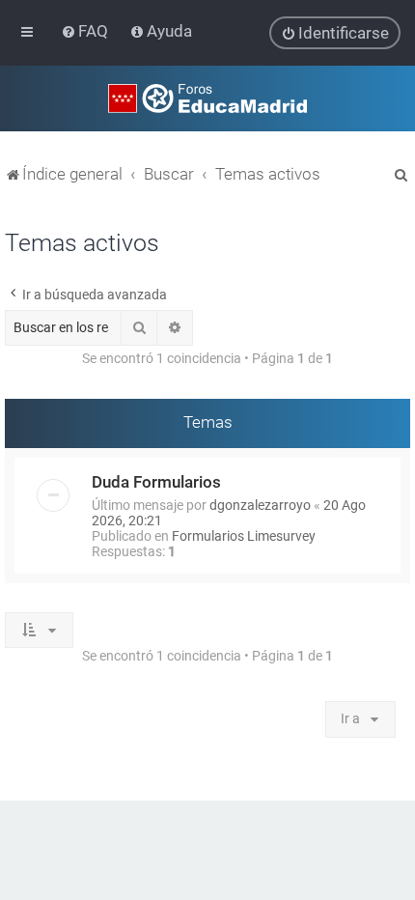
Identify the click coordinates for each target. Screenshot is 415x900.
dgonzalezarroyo (260, 505)
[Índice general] (207, 98)
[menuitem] (86, 30)
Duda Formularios (156, 482)
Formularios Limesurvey (244, 536)
